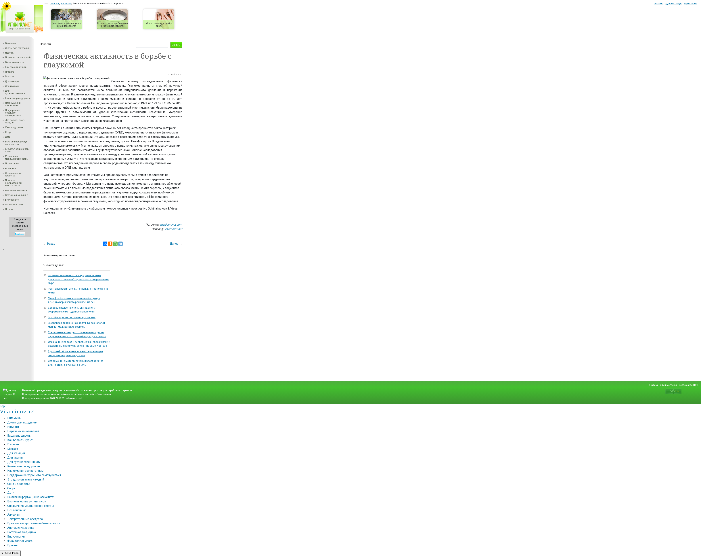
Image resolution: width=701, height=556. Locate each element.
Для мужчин (12, 86)
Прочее (9, 209)
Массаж (9, 76)
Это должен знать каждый (15, 121)
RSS (696, 385)
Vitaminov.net (173, 229)
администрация (673, 3)
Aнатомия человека (16, 190)
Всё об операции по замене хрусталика (71, 317)
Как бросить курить (15, 67)
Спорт (8, 132)
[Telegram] (120, 244)
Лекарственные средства (13, 174)
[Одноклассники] (110, 244)
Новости (9, 52)
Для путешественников (15, 92)
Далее (174, 243)
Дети (7, 136)
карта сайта (690, 3)
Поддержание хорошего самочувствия (13, 113)
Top (2, 406)
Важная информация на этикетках (16, 143)
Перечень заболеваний (17, 57)
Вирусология (12, 199)
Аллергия (10, 168)
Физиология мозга (15, 204)
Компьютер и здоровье (17, 98)
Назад (51, 243)
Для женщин (12, 81)
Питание (9, 71)
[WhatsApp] (115, 244)
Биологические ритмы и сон (17, 150)
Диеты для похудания (17, 48)
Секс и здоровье (14, 127)
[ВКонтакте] (105, 244)
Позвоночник (12, 163)
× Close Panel (10, 553)
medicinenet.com (171, 224)
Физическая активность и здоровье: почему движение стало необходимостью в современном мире (78, 279)
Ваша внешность (14, 62)
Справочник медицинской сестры (16, 157)
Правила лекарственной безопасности (13, 183)
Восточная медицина (16, 195)
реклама (658, 3)
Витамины (10, 43)
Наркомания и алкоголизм (12, 104)
